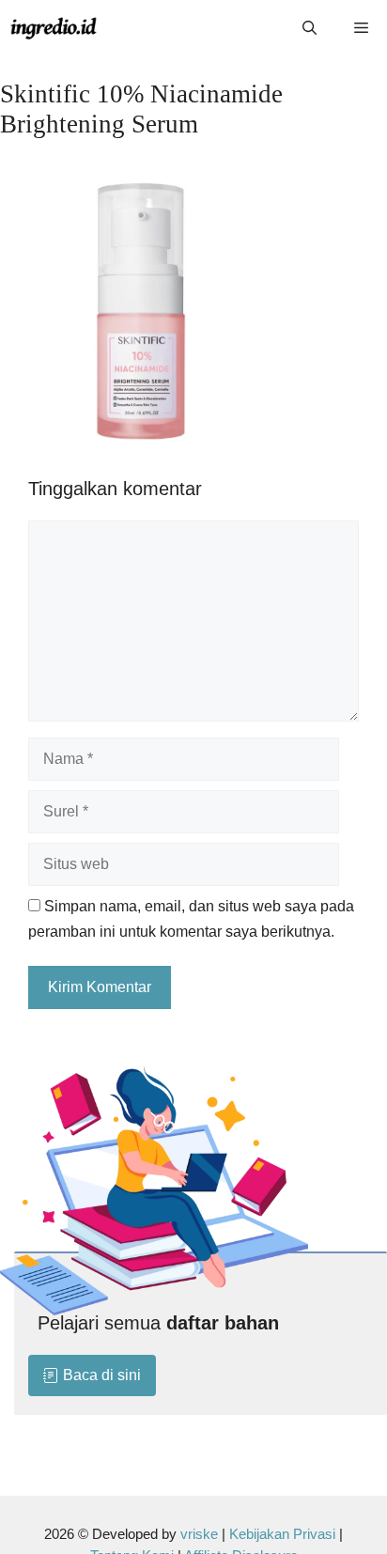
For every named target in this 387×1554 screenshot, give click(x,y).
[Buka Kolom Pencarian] (309, 28)
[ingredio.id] (54, 28)
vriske (199, 1534)
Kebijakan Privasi (282, 1534)
